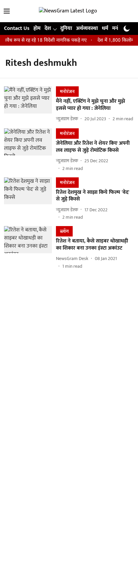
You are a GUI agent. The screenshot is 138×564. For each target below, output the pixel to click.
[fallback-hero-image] (30, 104)
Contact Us (16, 28)
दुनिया (66, 28)
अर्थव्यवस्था (87, 28)
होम (37, 28)
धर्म (105, 28)
